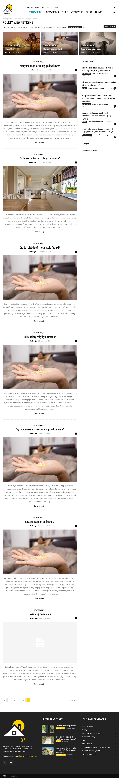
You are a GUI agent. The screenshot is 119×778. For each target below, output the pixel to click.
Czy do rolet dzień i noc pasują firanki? (40, 247)
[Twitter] (114, 7)
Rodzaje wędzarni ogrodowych (66, 726)
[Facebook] (111, 7)
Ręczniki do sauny (88, 737)
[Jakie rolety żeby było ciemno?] (40, 367)
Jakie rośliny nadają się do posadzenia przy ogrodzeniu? (66, 738)
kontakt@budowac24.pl (28, 756)
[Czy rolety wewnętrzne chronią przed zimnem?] (40, 459)
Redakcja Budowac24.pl (100, 74)
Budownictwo (52, 12)
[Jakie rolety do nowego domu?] (59, 43)
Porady (98, 12)
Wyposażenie (77, 12)
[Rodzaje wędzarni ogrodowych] (48, 729)
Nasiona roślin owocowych (92, 733)
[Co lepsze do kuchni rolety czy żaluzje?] (40, 188)
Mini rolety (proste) (9, 27)
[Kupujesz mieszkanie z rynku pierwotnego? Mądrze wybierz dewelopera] (48, 751)
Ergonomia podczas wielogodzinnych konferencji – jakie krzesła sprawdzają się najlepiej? (96, 116)
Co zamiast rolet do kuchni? (39, 521)
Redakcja (8, 52)
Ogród (89, 12)
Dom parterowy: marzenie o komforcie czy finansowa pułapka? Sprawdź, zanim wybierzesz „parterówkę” (99, 98)
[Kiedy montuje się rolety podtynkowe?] (40, 96)
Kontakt (56, 7)
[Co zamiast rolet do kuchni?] (40, 552)
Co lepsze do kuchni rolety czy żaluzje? (40, 158)
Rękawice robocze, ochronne (92, 751)
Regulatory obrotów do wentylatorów (96, 747)
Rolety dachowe (23, 27)
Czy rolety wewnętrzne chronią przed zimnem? (40, 429)
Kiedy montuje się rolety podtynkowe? (40, 65)
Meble (65, 12)
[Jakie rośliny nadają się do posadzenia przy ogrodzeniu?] (48, 740)
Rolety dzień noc (35, 27)
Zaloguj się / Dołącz (33, 7)
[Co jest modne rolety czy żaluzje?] (97, 43)
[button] (113, 12)
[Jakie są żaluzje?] (21, 43)
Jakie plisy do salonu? (39, 614)
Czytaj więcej (39, 142)
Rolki (83, 740)
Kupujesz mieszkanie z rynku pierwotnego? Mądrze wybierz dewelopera (66, 750)
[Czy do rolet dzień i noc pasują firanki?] (40, 277)
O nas (42, 7)
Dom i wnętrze (35, 12)
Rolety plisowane (48, 27)
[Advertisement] (99, 172)
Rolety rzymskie (61, 27)
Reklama (49, 7)
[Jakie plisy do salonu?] (40, 642)
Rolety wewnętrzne (75, 27)
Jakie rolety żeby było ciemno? (40, 336)
